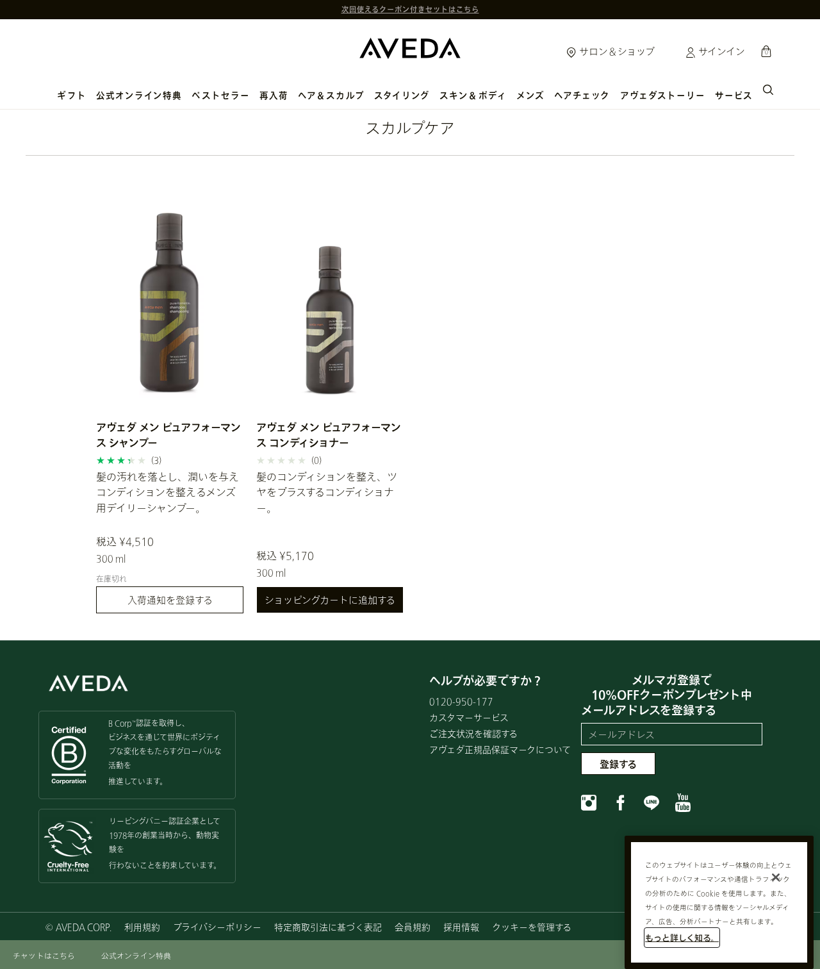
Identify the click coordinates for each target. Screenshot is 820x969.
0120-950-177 (461, 701)
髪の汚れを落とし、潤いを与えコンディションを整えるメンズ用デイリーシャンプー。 (167, 492)
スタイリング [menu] (402, 95)
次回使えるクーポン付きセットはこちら (410, 5)
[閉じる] (776, 877)
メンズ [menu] (530, 95)
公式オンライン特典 (139, 95)
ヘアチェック (582, 95)
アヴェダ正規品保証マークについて (500, 749)
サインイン (720, 51)
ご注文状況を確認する (473, 733)
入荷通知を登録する (170, 599)
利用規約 (142, 927)
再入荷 (273, 95)
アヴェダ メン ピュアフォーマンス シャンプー (168, 434)
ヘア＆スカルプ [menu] (331, 95)
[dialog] (768, 88)
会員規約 (412, 927)
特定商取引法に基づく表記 (328, 927)
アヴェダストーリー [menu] (663, 95)
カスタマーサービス (469, 717)
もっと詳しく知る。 (682, 937)
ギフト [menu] (71, 95)
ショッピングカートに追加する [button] (330, 599)
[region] (719, 902)
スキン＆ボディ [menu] (473, 95)
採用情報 (461, 927)
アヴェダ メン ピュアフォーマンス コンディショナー (328, 434)
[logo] (410, 45)
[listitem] (170, 395)
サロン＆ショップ (616, 51)
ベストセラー (220, 95)
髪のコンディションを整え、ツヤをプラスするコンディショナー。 (326, 492)
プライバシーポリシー (217, 927)
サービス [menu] (734, 95)
